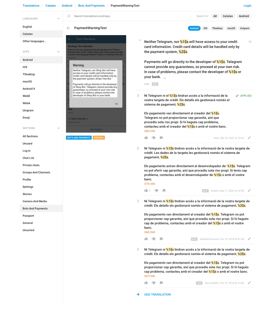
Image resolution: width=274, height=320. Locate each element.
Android (67, 5)
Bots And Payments (91, 5)
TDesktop (217, 28)
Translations (31, 5)
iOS (205, 28)
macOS (231, 28)
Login (247, 5)
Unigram (244, 28)
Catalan (51, 5)
